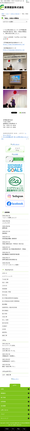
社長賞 (4, 329)
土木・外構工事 (6, 375)
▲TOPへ (15, 385)
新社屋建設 (5, 310)
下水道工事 (5, 279)
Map (18, 429)
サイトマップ (4, 418)
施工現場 (4, 313)
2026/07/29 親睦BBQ (6, 232)
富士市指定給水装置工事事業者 (10, 301)
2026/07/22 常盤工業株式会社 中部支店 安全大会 (13, 243)
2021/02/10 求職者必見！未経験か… (8, 355)
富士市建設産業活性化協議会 (10, 298)
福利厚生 (4, 332)
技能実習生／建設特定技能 (9, 307)
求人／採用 (5, 320)
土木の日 (4, 285)
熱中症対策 (5, 323)
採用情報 (3, 401)
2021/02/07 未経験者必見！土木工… (8, 360)
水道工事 (4, 316)
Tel (13, 429)
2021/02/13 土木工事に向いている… (8, 349)
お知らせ (13, 13)
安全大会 (17, 13)
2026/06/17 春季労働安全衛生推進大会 (9, 258)
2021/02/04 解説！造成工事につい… (8, 365)
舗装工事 (4, 335)
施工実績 (3, 397)
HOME (3, 13)
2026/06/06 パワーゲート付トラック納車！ (11, 263)
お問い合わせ (4, 410)
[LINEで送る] (22, 112)
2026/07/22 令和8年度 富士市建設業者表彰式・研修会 (14, 248)
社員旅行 (4, 326)
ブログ (7, 13)
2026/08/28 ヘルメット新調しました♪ (9, 216)
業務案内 (3, 393)
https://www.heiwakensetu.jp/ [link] (14, 44)
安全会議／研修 (6, 292)
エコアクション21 (7, 276)
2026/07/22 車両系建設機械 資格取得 (9, 237)
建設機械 (4, 304)
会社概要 (3, 406)
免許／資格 (5, 282)
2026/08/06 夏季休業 (6, 227)
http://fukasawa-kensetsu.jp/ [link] (14, 50)
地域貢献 (4, 288)
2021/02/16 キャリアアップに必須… (8, 344)
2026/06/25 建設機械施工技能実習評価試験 (11, 253)
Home (7, 429)
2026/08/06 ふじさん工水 (6, 222)
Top (24, 429)
